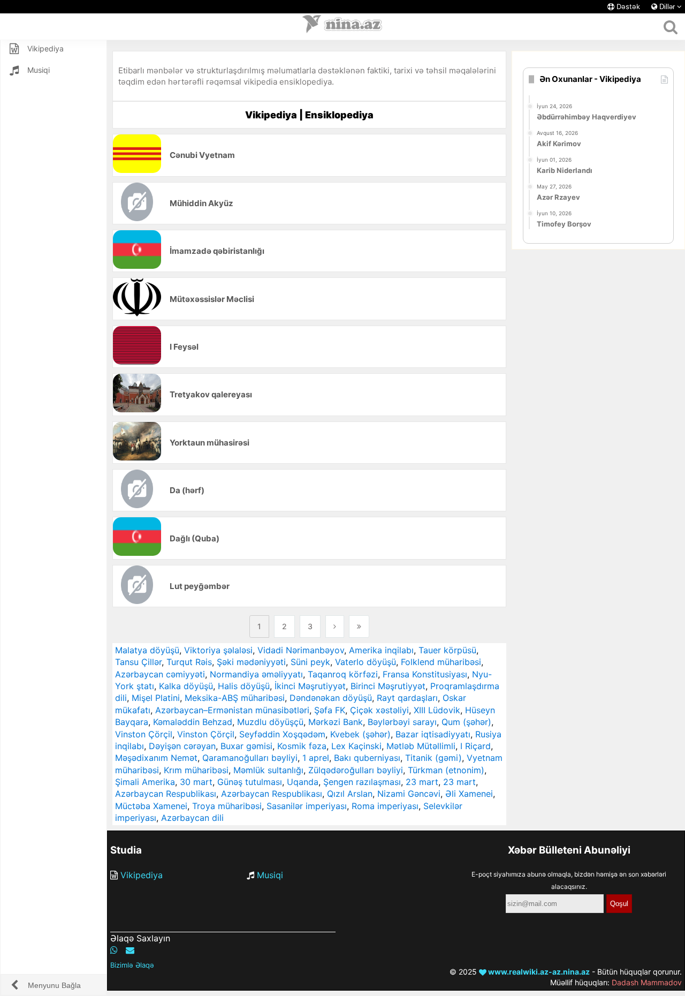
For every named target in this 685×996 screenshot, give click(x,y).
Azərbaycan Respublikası (165, 793)
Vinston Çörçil (143, 734)
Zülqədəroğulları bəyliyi (355, 770)
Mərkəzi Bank (335, 721)
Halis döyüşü (244, 686)
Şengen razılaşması (362, 781)
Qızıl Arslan (349, 793)
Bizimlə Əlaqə (132, 965)
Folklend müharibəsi (441, 662)
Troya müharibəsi (227, 806)
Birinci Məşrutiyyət (388, 686)
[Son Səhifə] (359, 626)
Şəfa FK (329, 710)
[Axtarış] (670, 26)
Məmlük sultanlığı (268, 770)
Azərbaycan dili (192, 817)
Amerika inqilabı (381, 650)
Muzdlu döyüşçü (270, 721)
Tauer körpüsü (447, 650)
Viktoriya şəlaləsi (218, 650)
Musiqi (270, 875)
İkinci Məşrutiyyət (310, 686)
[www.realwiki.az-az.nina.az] (342, 26)
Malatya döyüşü (147, 650)
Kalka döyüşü (186, 686)
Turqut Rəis (189, 662)
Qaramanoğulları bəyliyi (250, 757)
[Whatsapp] (114, 950)
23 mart (422, 781)
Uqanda (302, 781)
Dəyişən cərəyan (182, 746)
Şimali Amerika (145, 781)
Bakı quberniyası (367, 757)
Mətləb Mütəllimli (420, 746)
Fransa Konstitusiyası (425, 674)
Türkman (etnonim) (446, 770)
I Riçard (475, 746)
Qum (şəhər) (466, 721)
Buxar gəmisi (246, 746)
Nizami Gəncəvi (408, 793)
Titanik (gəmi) (433, 757)
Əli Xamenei (469, 793)
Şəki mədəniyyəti (251, 662)
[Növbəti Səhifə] (334, 626)
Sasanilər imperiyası (307, 806)
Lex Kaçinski (356, 746)
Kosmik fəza (301, 746)
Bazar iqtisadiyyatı (432, 734)
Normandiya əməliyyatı (256, 674)
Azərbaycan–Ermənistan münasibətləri (232, 710)
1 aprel (315, 757)
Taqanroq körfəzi (343, 674)
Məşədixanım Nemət (156, 757)
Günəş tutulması (249, 781)
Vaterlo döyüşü (365, 662)
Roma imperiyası (385, 806)
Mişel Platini (156, 697)
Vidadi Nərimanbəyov (300, 650)
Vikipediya (141, 875)
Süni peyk (310, 662)
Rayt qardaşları (407, 697)
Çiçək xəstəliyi (379, 710)
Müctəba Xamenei (151, 806)
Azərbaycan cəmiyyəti (160, 674)
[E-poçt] (130, 950)
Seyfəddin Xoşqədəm (282, 734)
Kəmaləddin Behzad (192, 721)
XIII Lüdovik (437, 710)
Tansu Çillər (138, 662)
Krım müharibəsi (196, 770)
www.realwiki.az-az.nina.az (538, 971)
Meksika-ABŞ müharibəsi (235, 697)
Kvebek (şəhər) (360, 734)
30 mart (196, 781)
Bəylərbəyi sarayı (402, 721)
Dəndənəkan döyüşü (331, 697)
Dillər (667, 7)
